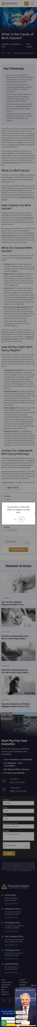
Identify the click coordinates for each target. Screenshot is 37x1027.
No (15, 519)
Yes (21, 519)
